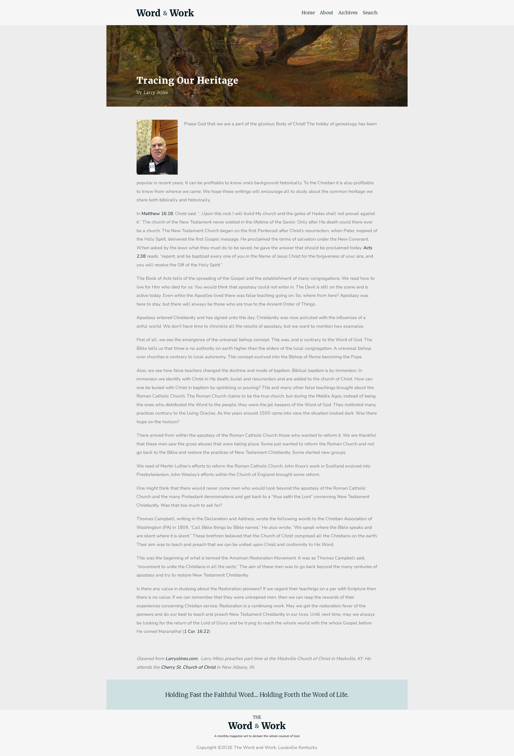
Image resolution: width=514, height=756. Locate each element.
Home (308, 12)
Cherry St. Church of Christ (188, 667)
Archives (348, 12)
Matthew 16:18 (157, 213)
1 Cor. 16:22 (196, 631)
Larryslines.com (181, 658)
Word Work (165, 13)
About (326, 12)
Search (370, 12)
